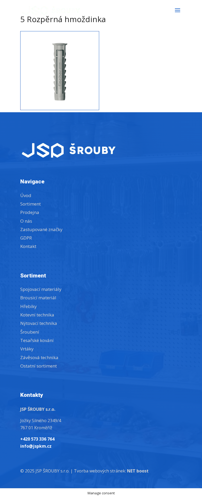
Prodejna (29, 212)
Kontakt (28, 246)
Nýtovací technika (38, 323)
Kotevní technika (37, 315)
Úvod (25, 195)
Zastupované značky (41, 229)
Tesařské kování (37, 340)
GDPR (26, 238)
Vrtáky (27, 349)
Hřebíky (28, 306)
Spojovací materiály (41, 289)
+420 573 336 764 (37, 439)
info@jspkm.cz (36, 446)
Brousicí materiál (38, 298)
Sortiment (30, 204)
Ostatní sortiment (38, 366)
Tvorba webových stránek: (111, 471)
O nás (26, 221)
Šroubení (29, 332)
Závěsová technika (39, 357)
